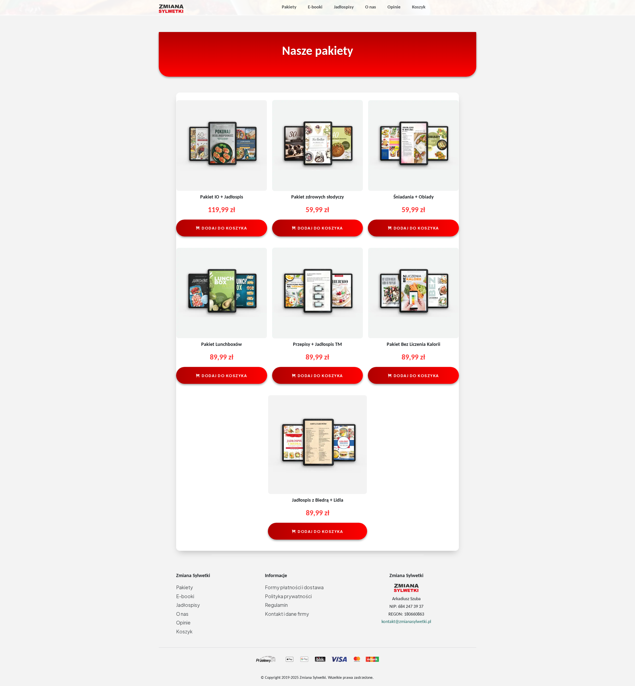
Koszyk (184, 631)
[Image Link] (171, 8)
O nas (182, 614)
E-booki (185, 596)
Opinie (183, 622)
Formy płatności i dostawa (294, 587)
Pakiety (184, 587)
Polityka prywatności (288, 596)
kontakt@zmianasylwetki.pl (406, 622)
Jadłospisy (188, 605)
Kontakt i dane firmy (287, 614)
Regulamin (276, 605)
